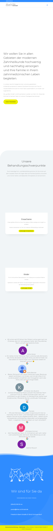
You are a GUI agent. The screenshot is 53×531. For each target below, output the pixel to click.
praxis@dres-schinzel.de (19, 509)
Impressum (22, 527)
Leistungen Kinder (26, 288)
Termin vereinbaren (25, 34)
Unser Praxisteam (11, 101)
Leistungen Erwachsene (26, 231)
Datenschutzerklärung (11, 527)
